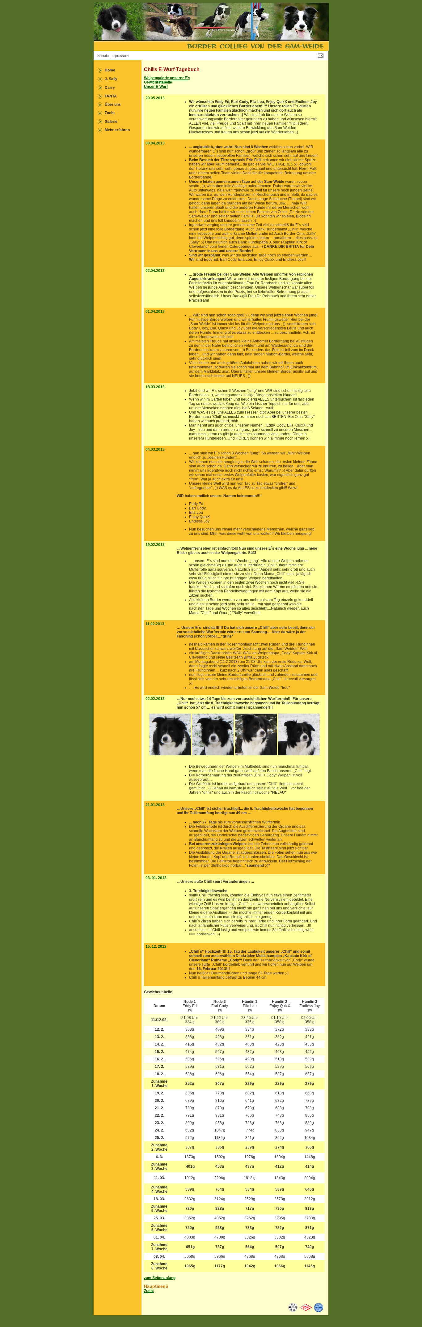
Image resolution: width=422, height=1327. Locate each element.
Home (110, 70)
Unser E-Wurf (156, 86)
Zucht (110, 113)
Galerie (111, 121)
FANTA (111, 96)
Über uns (113, 104)
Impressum (120, 56)
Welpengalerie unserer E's (167, 78)
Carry (110, 87)
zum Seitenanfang (159, 1278)
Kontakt (103, 56)
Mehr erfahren (117, 130)
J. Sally (111, 79)
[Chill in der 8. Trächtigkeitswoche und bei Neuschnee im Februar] (170, 754)
